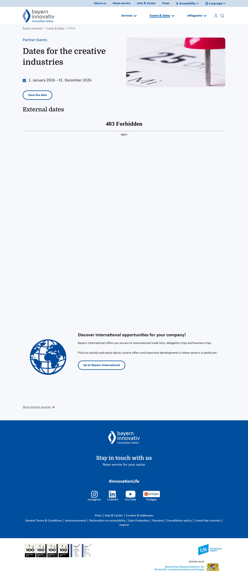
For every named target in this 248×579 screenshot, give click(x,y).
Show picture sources (37, 407)
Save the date (37, 95)
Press (165, 3)
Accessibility (187, 3)
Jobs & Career (146, 3)
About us (100, 3)
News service (121, 3)
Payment (158, 520)
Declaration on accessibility (107, 520)
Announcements (76, 520)
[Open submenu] (135, 15)
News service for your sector (124, 465)
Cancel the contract (208, 520)
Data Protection (139, 520)
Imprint (124, 525)
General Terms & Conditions (44, 520)
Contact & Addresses (139, 515)
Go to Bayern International (101, 365)
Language (215, 3)
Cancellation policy (179, 520)
